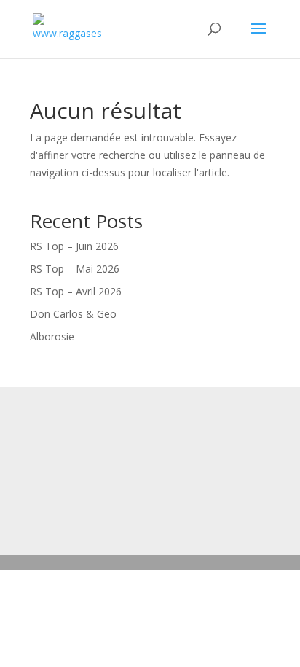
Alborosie (52, 336)
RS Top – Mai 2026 (74, 269)
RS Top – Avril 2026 (76, 291)
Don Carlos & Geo (73, 314)
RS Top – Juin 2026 (74, 246)
